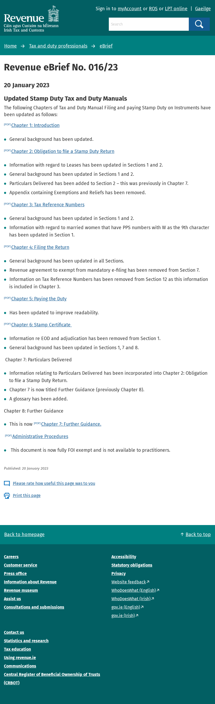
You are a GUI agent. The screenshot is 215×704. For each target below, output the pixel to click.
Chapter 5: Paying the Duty (39, 299)
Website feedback (128, 581)
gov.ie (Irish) (123, 615)
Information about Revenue (30, 581)
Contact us (14, 632)
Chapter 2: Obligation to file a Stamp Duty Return (62, 151)
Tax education (17, 649)
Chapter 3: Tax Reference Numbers (47, 205)
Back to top (198, 534)
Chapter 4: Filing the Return (40, 247)
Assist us (12, 598)
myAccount (130, 9)
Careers (11, 556)
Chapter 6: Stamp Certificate (41, 325)
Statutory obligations (131, 565)
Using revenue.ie (20, 657)
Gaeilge (203, 9)
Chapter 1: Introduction (35, 125)
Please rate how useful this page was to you (54, 483)
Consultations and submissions (34, 607)
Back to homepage (24, 534)
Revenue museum (21, 590)
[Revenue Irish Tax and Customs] (31, 18)
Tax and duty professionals (58, 46)
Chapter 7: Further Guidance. (71, 424)
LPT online (176, 9)
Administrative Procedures (40, 436)
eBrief (106, 46)
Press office (15, 573)
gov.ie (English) (125, 607)
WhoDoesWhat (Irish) (130, 598)
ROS (153, 9)
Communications (20, 666)
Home (10, 46)
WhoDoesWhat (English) (133, 590)
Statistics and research (26, 640)
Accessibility (123, 556)
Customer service (20, 565)
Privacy (118, 573)
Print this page (27, 495)
